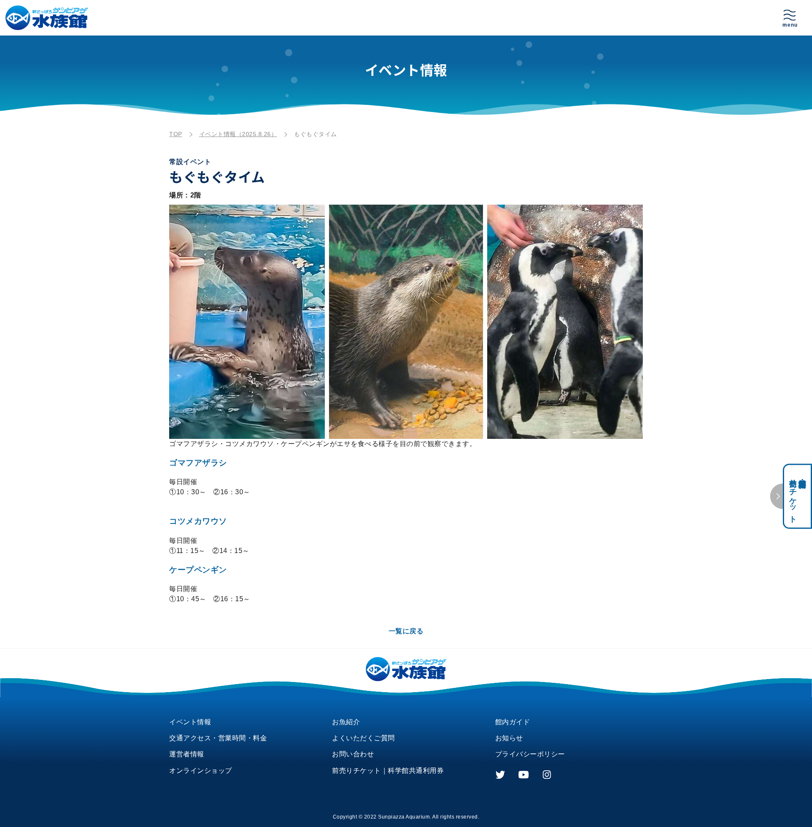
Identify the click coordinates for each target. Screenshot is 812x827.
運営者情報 (186, 754)
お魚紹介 (346, 722)
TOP (175, 134)
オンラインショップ (200, 770)
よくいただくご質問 (363, 738)
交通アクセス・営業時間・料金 (218, 738)
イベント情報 (190, 722)
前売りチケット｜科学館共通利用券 (388, 770)
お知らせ (509, 738)
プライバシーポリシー (530, 754)
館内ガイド (512, 722)
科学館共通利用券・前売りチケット (798, 496)
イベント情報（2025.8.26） (238, 134)
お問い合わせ (353, 754)
